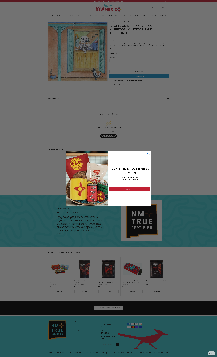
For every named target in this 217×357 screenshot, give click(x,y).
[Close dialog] (148, 153)
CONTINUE (130, 189)
